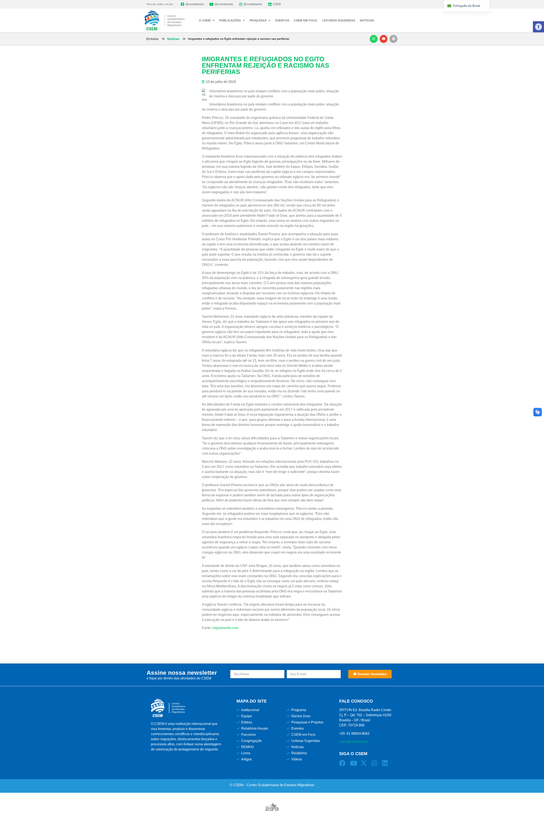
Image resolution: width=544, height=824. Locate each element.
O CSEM (205, 20)
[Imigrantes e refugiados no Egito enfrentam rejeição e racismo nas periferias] (184, 38)
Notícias (173, 39)
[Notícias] (163, 38)
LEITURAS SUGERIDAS (338, 20)
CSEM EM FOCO (305, 20)
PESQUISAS (257, 20)
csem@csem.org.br (353, 741)
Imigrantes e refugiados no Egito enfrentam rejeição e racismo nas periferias (238, 38)
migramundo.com (225, 628)
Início (154, 39)
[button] (374, 39)
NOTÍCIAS (367, 20)
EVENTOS (282, 20)
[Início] (148, 38)
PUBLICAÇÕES (230, 20)
